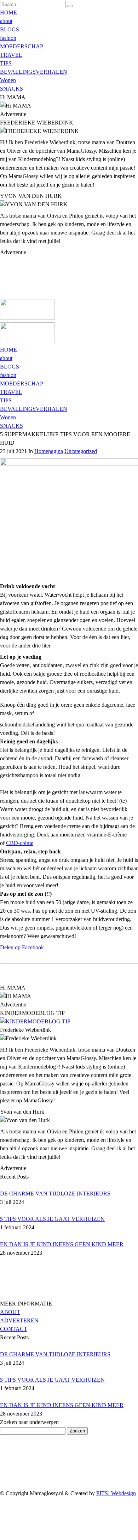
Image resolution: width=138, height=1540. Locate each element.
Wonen (8, 80)
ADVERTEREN (19, 1320)
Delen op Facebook (22, 947)
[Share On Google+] (1, 1536)
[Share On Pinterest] (1, 1527)
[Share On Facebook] (1, 1510)
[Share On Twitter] (1, 1519)
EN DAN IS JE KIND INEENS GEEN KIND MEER (61, 1244)
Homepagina (48, 451)
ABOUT (10, 1312)
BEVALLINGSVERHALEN (33, 72)
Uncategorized (80, 451)
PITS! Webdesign (116, 1493)
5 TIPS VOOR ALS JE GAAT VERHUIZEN (52, 1219)
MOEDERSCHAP (21, 46)
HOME (8, 13)
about (6, 21)
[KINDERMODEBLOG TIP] (35, 1021)
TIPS (6, 63)
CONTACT (13, 1329)
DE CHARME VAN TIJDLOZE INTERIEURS (55, 1194)
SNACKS (11, 89)
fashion (8, 38)
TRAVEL (11, 55)
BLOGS (9, 29)
